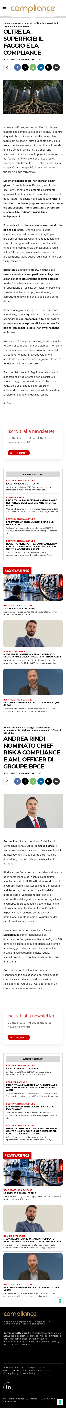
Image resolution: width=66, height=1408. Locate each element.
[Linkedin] (40, 67)
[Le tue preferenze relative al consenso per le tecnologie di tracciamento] (60, 1402)
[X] (25, 67)
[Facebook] (17, 67)
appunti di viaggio (22, 23)
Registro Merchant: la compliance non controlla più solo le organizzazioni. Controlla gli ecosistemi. (31, 546)
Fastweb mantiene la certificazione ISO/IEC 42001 (29, 523)
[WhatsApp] (33, 67)
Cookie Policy (27, 1373)
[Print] (56, 67)
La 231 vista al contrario (22, 483)
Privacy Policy (10, 1373)
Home (6, 23)
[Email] (48, 67)
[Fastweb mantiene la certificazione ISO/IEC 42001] (33, 682)
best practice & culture (20, 481)
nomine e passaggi (17, 497)
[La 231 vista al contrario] (33, 587)
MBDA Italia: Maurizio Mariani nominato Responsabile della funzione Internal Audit (31, 503)
